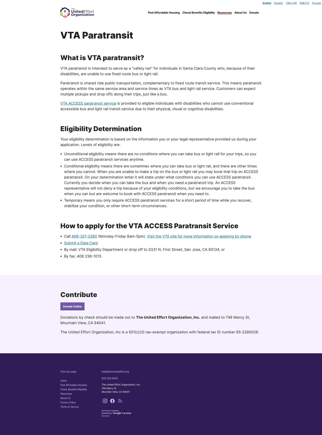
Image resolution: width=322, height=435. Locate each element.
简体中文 (304, 3)
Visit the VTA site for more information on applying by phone (199, 236)
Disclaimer (106, 416)
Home (63, 380)
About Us (240, 12)
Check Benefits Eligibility (198, 12)
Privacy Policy (68, 402)
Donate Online (72, 306)
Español (278, 3)
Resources (225, 12)
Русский (316, 3)
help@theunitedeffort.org (115, 371)
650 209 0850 (110, 378)
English (267, 3)
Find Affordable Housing (164, 12)
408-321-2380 (84, 236)
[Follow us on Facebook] (113, 402)
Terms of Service (69, 406)
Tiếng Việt (291, 3)
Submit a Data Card (81, 243)
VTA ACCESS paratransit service (88, 103)
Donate (254, 12)
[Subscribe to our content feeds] (120, 402)
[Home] (79, 12)
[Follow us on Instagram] (105, 402)
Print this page (68, 371)
